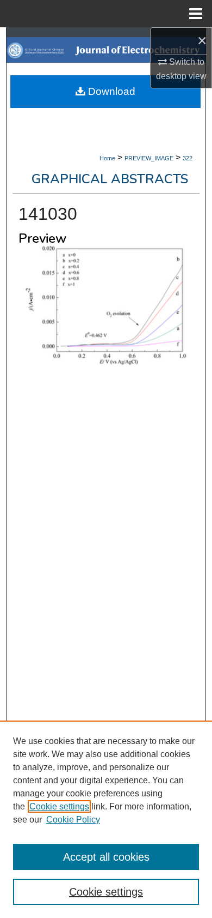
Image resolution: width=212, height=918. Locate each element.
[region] (106, 819)
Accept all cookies (106, 857)
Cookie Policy (73, 819)
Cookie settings (59, 806)
